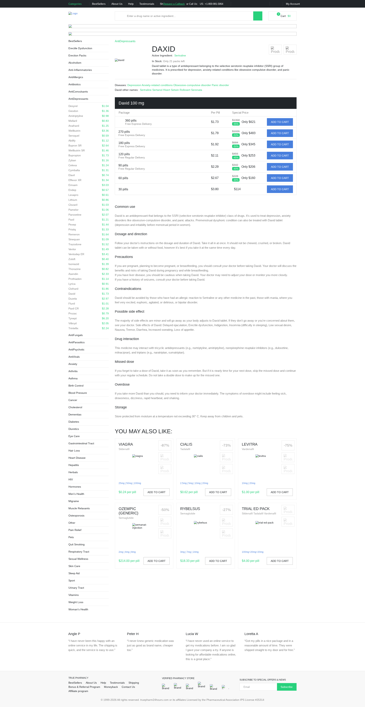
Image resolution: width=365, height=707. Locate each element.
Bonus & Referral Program (84, 686)
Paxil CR (88, 308)
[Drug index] (121, 16)
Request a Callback (174, 3)
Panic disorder (220, 85)
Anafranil (88, 125)
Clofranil (88, 288)
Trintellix (88, 328)
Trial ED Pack (256, 509)
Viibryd (88, 323)
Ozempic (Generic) (128, 511)
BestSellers (99, 3)
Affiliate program (78, 691)
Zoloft (88, 259)
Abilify (88, 140)
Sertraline (180, 55)
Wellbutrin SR (88, 150)
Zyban (88, 160)
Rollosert (185, 89)
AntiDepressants (125, 41)
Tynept (88, 318)
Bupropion (88, 155)
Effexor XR (88, 180)
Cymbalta (88, 170)
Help (131, 3)
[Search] (257, 16)
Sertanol (157, 89)
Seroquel (88, 135)
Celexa (88, 165)
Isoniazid (88, 264)
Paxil (88, 219)
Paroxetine (88, 214)
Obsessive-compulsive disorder (192, 85)
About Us (116, 3)
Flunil (88, 303)
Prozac (88, 313)
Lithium (88, 199)
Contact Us (128, 686)
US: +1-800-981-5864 (211, 3)
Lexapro (88, 194)
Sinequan (88, 239)
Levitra (249, 444)
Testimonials (146, 3)
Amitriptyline (88, 115)
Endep (88, 189)
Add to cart (157, 492)
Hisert (167, 89)
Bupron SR (88, 145)
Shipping (134, 682)
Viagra (126, 444)
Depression (134, 85)
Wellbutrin (88, 130)
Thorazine (88, 268)
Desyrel (88, 106)
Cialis (186, 444)
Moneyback (111, 686)
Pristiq (88, 229)
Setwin (175, 89)
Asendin (88, 273)
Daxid (88, 293)
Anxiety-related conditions (157, 85)
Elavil (88, 175)
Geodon (88, 110)
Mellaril (88, 120)
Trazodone (88, 244)
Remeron (88, 234)
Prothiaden (88, 278)
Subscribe (287, 686)
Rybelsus (190, 509)
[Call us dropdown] (226, 4)
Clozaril (88, 204)
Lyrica (88, 283)
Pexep (88, 224)
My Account (293, 3)
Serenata (196, 89)
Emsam (88, 185)
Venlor (88, 249)
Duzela (88, 298)
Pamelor (88, 209)
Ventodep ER (88, 254)
